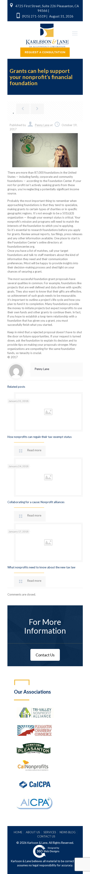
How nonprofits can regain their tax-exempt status (39, 437)
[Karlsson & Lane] (47, 33)
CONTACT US (46, 836)
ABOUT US (33, 832)
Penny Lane (42, 125)
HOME (18, 832)
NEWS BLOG (68, 832)
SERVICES (49, 832)
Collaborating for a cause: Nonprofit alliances (35, 502)
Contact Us (45, 654)
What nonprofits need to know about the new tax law (41, 567)
